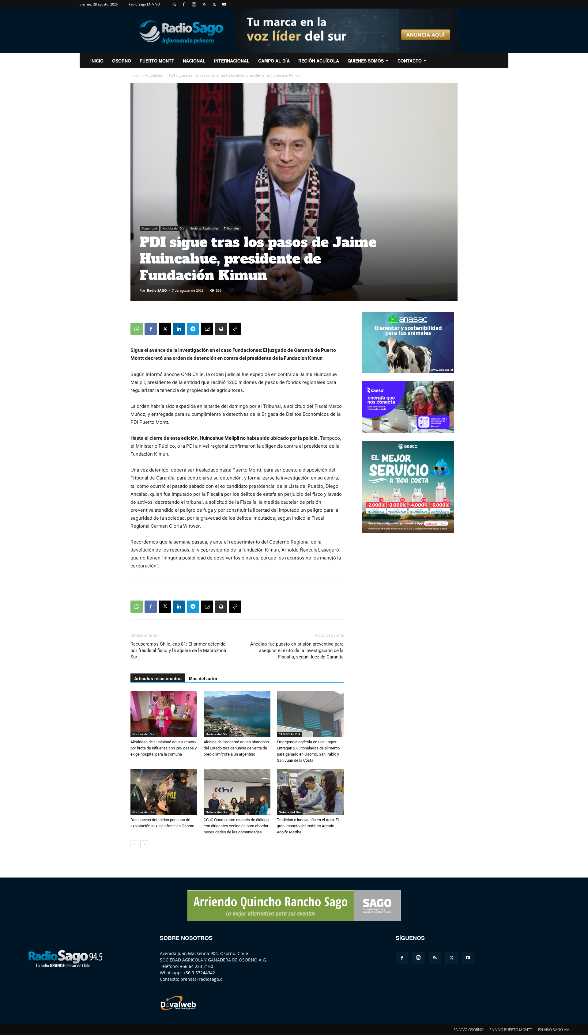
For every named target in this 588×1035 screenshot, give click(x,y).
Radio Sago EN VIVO (144, 4)
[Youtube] (224, 4)
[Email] (207, 329)
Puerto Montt (157, 61)
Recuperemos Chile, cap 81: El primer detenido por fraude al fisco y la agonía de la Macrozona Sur (178, 650)
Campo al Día (274, 61)
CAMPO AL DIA (289, 734)
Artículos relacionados (158, 678)
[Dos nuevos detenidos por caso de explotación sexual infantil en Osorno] (163, 792)
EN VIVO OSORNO (469, 1029)
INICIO (97, 61)
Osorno (121, 61)
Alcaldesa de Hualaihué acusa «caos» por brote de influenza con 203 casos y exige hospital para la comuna (163, 748)
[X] (214, 4)
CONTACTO (410, 61)
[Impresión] (221, 329)
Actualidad (154, 75)
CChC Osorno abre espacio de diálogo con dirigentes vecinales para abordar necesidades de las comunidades (236, 825)
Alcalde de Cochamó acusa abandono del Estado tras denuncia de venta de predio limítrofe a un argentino (236, 748)
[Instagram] (193, 4)
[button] (174, 4)
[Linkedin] (179, 329)
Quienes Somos (366, 61)
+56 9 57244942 (199, 973)
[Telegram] (193, 329)
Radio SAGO (157, 290)
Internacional (232, 61)
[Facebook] (183, 4)
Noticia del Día (173, 228)
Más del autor (203, 678)
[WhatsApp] (136, 329)
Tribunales (231, 228)
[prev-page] (134, 844)
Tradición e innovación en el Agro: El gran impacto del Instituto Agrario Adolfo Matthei (308, 825)
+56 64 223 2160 (196, 966)
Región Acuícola (318, 61)
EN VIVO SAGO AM (554, 1029)
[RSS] (204, 4)
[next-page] (144, 844)
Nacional (194, 61)
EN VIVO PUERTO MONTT (510, 1029)
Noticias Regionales (204, 228)
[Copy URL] (235, 329)
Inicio (134, 75)
